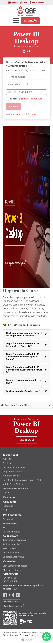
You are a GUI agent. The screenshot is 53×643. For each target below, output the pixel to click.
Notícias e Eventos (12, 475)
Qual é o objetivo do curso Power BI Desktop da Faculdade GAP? (26, 334)
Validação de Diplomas (14, 484)
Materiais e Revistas (12, 570)
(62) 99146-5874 (10, 581)
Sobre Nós (8, 459)
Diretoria (7, 463)
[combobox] (10, 92)
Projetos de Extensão (13, 471)
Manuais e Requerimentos (16, 488)
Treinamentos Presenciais (15, 540)
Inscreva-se (26, 440)
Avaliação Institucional (14, 467)
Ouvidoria (8, 492)
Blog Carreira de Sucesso (15, 565)
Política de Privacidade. (29, 635)
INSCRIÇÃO (30, 20)
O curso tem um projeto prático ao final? (26, 381)
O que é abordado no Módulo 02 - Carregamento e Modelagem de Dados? (26, 356)
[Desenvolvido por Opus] (26, 639)
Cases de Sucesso (11, 531)
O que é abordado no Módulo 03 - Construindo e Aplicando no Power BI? (26, 370)
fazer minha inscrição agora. (23, 114)
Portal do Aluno (11, 601)
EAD (5, 510)
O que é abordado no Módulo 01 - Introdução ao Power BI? (26, 344)
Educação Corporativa (13, 556)
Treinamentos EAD (12, 544)
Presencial (8, 505)
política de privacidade (31, 98)
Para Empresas (10, 548)
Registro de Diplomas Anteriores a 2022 (22, 480)
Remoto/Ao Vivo (10, 523)
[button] (46, 636)
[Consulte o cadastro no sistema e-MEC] (26, 621)
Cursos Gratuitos (11, 552)
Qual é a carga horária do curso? (26, 391)
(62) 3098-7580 (10, 578)
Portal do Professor (13, 606)
